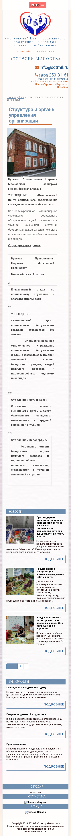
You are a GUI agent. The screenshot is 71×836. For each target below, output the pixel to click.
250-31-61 (53, 75)
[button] (37, 5)
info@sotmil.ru (54, 67)
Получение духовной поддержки (26, 714)
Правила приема (16, 744)
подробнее (54, 559)
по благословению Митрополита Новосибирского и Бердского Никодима (49, 84)
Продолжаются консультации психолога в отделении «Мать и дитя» (50, 572)
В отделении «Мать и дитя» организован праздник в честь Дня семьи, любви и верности (49, 623)
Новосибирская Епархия (35, 51)
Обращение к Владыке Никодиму (26, 687)
